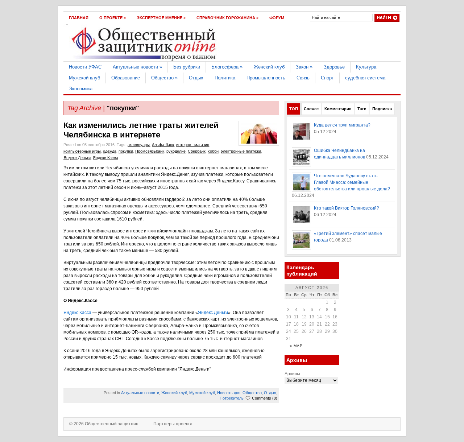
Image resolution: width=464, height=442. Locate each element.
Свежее (311, 109)
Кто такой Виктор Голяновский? (346, 208)
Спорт (327, 77)
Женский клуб (269, 67)
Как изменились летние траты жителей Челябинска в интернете (141, 130)
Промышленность (265, 77)
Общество (164, 77)
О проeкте (112, 18)
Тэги (361, 109)
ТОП (293, 109)
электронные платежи (241, 151)
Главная (78, 18)
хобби (213, 151)
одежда (109, 151)
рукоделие (176, 151)
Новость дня (228, 393)
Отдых (196, 77)
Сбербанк (197, 151)
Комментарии (338, 109)
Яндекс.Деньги (77, 158)
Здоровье (334, 67)
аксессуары (139, 144)
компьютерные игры (82, 151)
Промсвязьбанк (149, 151)
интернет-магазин (192, 144)
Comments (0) (264, 398)
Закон (304, 67)
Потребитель (232, 398)
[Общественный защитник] (143, 59)
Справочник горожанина (227, 18)
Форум (276, 18)
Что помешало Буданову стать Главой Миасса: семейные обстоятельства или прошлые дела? (352, 182)
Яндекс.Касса (105, 158)
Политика (225, 77)
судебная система (365, 77)
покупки (126, 151)
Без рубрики (186, 67)
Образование (125, 77)
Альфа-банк (163, 144)
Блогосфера (227, 67)
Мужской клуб (84, 77)
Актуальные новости (137, 67)
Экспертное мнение (161, 18)
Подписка (382, 109)
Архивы (292, 373)
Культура (366, 67)
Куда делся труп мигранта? (342, 125)
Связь (303, 77)
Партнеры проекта (172, 423)
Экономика (80, 88)
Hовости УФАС (85, 67)
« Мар (296, 346)
